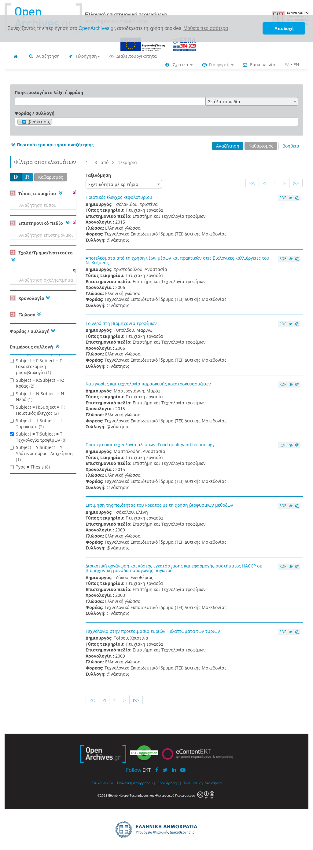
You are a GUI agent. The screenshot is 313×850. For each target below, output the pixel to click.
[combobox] (251, 101)
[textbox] (55, 122)
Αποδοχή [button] (284, 28)
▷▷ (296, 182)
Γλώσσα (26, 315)
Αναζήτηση (47, 56)
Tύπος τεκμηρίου (37, 193)
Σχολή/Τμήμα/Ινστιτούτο (45, 253)
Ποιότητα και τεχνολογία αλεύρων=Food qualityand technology (150, 444)
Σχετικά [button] (180, 64)
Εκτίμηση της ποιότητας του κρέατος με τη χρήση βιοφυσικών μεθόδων (159, 505)
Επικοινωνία (262, 64)
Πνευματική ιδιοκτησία (202, 782)
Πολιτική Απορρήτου (135, 782)
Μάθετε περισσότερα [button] (205, 28)
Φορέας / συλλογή (34, 113)
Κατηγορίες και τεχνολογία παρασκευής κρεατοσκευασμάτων (148, 384)
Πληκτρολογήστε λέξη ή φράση (49, 92)
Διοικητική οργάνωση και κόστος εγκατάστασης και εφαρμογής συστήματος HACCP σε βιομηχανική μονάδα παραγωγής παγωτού (174, 568)
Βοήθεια (290, 146)
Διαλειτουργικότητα (136, 56)
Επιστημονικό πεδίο (40, 223)
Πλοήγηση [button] (86, 56)
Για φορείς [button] (219, 64)
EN (296, 64)
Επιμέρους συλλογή (31, 347)
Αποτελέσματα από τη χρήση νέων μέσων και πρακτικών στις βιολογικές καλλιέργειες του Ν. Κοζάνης (177, 260)
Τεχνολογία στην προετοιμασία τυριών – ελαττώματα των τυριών (153, 631)
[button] (52, 145)
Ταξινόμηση (98, 175)
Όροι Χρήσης (167, 782)
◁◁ (252, 182)
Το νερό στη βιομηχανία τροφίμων (121, 323)
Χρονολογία (30, 298)
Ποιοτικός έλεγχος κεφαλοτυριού (119, 197)
